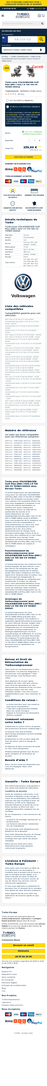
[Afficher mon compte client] (39, 15)
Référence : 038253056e (32, 510)
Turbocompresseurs (11, 1049)
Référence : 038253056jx (13, 515)
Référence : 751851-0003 (13, 510)
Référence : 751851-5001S (32, 499)
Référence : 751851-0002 (13, 499)
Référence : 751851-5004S (32, 515)
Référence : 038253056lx (32, 519)
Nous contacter (9, 1026)
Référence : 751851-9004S (14, 512)
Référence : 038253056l (32, 506)
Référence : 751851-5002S (32, 501)
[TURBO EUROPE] (23, 15)
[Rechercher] (41, 39)
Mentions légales (9, 1032)
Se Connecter (8, 1029)
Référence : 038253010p (32, 490)
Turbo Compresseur (19, 56)
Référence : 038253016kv (32, 508)
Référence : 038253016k (32, 503)
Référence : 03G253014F (13, 494)
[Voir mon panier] (43, 15)
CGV (3, 1040)
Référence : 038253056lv (32, 492)
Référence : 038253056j (32, 517)
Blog (4, 1038)
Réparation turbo (9, 1024)
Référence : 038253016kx (14, 508)
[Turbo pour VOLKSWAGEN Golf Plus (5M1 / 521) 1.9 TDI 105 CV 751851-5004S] (17, 121)
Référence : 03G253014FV (14, 492)
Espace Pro (7, 1021)
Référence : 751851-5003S (14, 490)
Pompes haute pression (12, 1055)
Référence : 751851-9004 (13, 501)
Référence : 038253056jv (13, 497)
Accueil (5, 56)
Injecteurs (6, 1052)
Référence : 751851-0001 (13, 503)
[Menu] (3, 15)
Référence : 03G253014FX (32, 512)
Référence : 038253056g (13, 519)
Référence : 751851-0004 (32, 497)
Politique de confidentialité (14, 1035)
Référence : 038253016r (13, 506)
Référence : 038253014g (13, 517)
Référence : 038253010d (32, 494)
